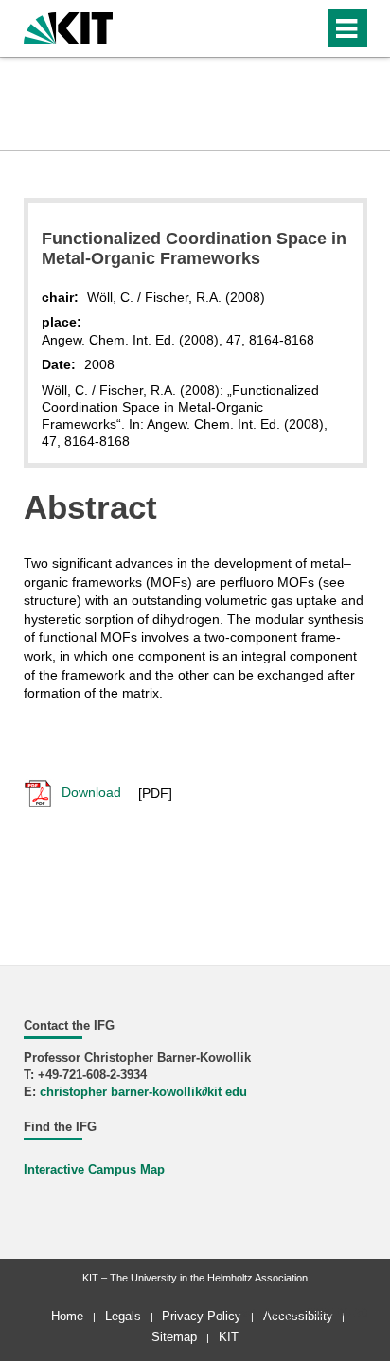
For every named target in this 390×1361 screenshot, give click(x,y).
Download (89, 792)
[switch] (305, 28)
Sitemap (174, 1337)
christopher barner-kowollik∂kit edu (143, 1092)
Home (67, 1316)
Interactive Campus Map (94, 1169)
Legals (123, 1316)
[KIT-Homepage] (69, 26)
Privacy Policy (201, 1316)
